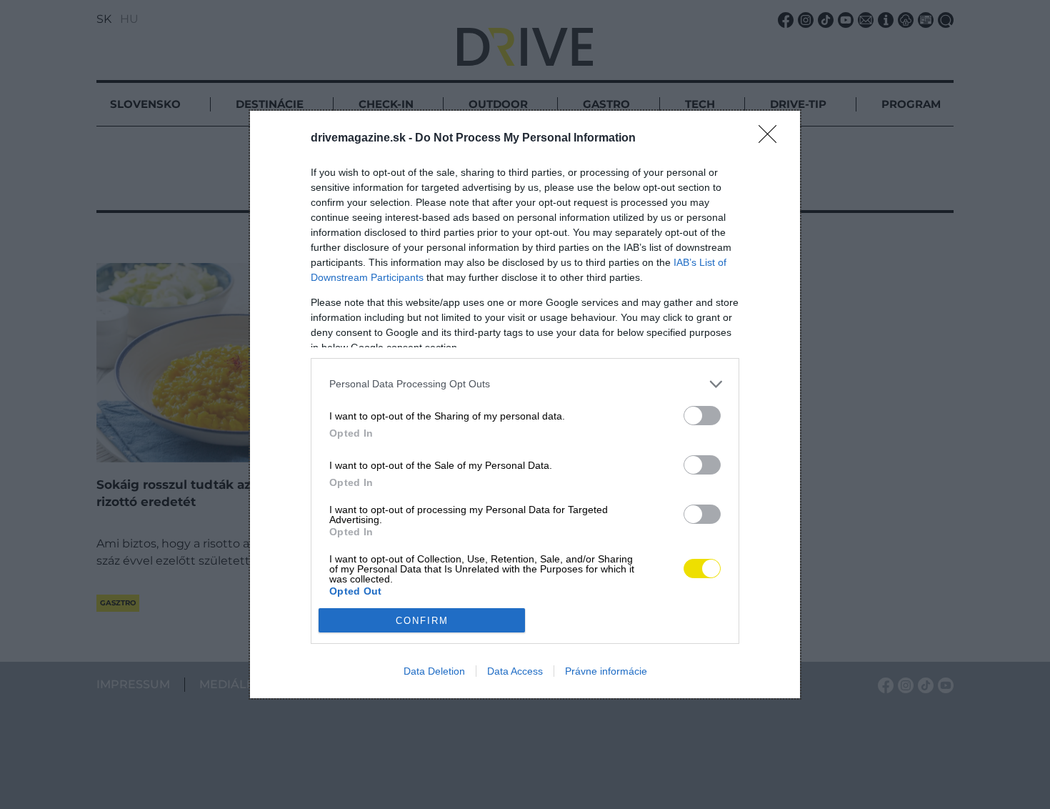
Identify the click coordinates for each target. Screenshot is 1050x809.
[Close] (772, 138)
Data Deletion (434, 671)
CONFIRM (422, 620)
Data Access (515, 671)
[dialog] (525, 405)
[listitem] (525, 384)
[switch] (702, 415)
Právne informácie (606, 671)
